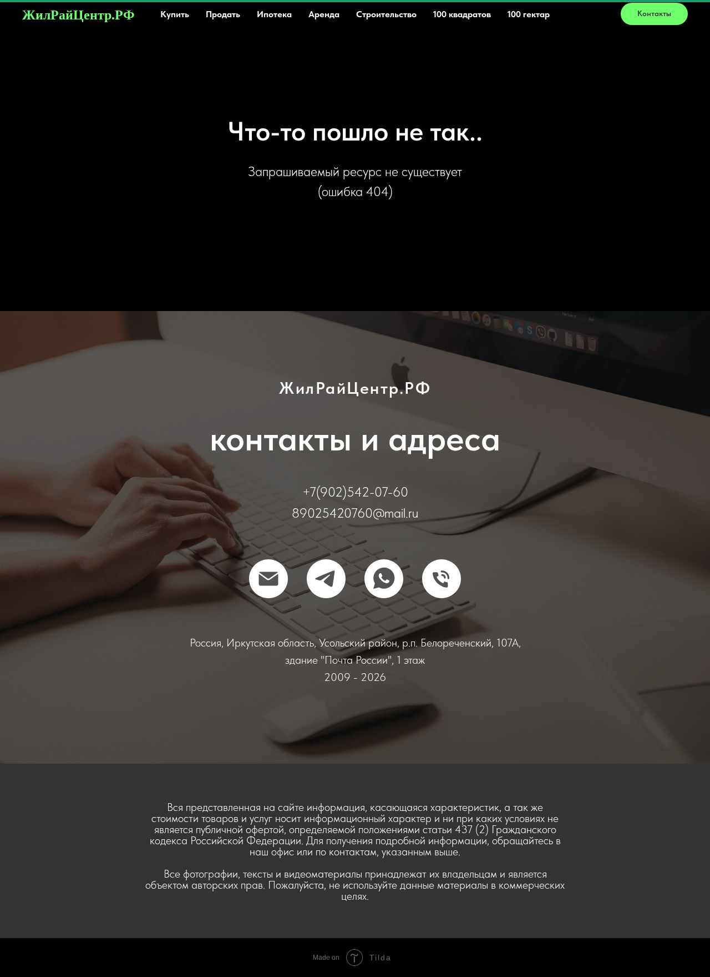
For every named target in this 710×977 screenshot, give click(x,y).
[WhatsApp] (383, 578)
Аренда (323, 14)
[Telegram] (326, 578)
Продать (223, 14)
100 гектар (529, 14)
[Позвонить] (441, 578)
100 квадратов (462, 14)
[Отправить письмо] (268, 578)
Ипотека (274, 14)
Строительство (386, 14)
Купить (174, 14)
